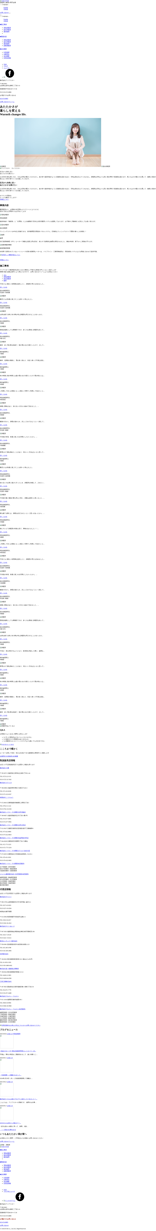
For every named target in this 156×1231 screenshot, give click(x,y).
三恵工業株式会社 (6, 981)
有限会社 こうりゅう (6, 797)
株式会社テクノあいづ (7, 926)
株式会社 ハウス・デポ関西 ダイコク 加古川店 (15, 850)
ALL (5, 275)
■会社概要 (3, 49)
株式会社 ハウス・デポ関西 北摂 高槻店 (13, 812)
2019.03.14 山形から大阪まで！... (10, 1123)
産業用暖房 (7, 45)
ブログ (6, 66)
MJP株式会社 (4, 954)
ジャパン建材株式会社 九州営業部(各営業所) (14, 874)
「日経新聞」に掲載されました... (10, 1075)
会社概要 (6, 56)
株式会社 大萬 (4, 768)
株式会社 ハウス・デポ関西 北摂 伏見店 (13, 825)
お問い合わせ (4, 12)
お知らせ (10, 1034)
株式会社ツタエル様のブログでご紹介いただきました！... (18, 1099)
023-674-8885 (4, 98)
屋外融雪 (6, 31)
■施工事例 (3, 24)
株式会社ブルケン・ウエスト (9, 996)
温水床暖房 (7, 29)
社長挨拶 (6, 52)
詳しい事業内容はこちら (12, 255)
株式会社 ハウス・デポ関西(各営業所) (12, 863)
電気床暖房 (7, 28)
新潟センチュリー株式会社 (8, 941)
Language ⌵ (5, 4)
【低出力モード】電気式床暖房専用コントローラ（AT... (18, 1051)
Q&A (5, 64)
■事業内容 (3, 36)
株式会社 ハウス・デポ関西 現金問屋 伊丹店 (14, 838)
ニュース (6, 68)
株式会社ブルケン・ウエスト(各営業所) (12, 1009)
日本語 (6, 9)
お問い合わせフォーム (7, 102)
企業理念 (6, 54)
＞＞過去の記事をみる (8, 1129)
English (6, 7)
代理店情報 (7, 58)
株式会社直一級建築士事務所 (9, 968)
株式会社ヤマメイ (6, 897)
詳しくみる (3, 287)
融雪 (5, 280)
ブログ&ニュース (9, 1191)
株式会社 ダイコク (6, 782)
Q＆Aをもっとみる (7, 744)
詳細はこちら (4, 199)
